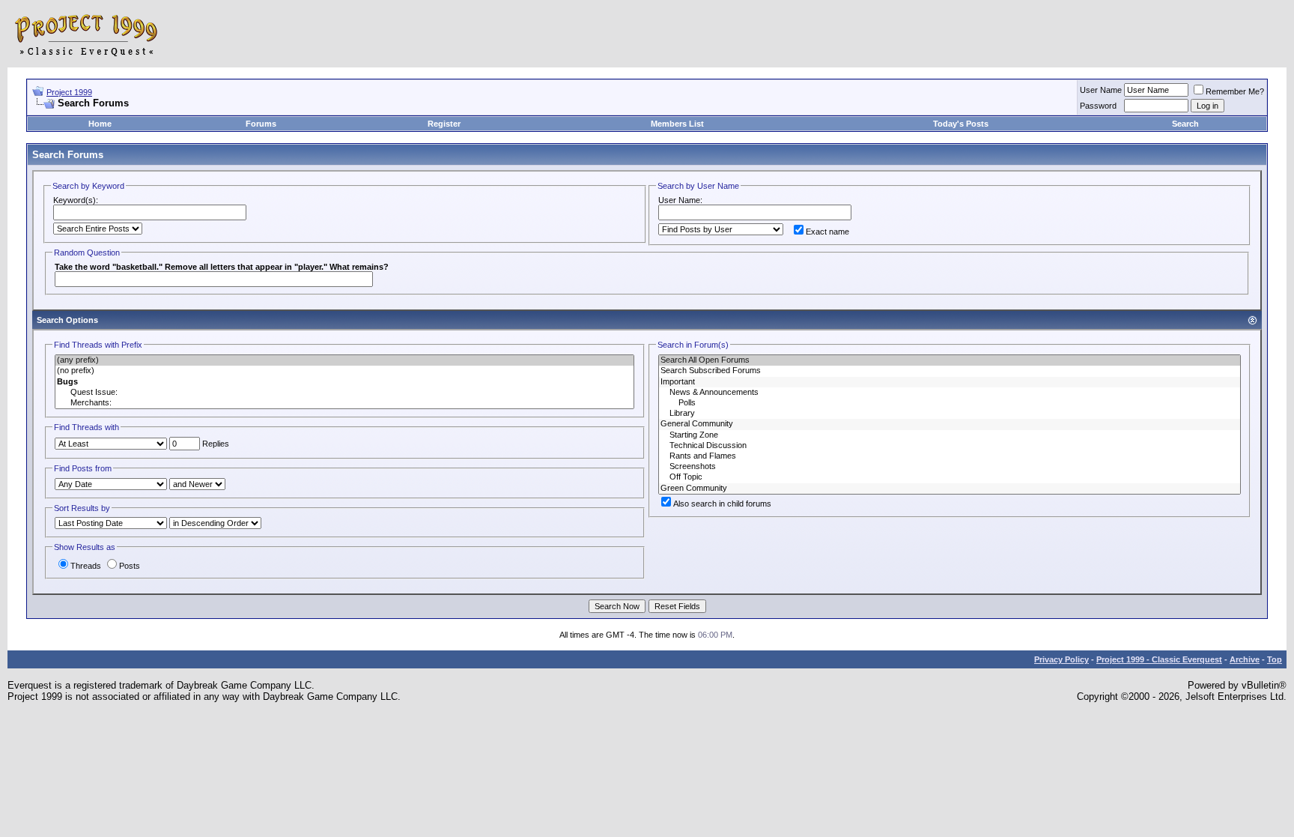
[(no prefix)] (344, 371)
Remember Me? (1235, 91)
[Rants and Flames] (949, 456)
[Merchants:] (344, 403)
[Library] (949, 413)
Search (1185, 123)
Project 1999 (69, 92)
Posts (129, 565)
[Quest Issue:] (344, 392)
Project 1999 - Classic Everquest (1159, 659)
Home (100, 123)
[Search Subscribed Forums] (949, 371)
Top (1274, 659)
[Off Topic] (949, 477)
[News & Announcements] (949, 392)
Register (444, 123)
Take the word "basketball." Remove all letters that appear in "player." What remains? (222, 266)
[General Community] (949, 424)
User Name (1101, 89)
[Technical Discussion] (949, 446)
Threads (85, 565)
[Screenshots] (949, 467)
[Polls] (949, 403)
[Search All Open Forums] (949, 360)
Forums (261, 123)
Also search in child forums (722, 503)
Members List (677, 123)
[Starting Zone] (949, 435)
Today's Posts (960, 123)
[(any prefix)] (344, 360)
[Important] (949, 382)
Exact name (827, 231)
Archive (1245, 659)
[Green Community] (949, 488)
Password (1098, 105)
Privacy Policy (1061, 659)
